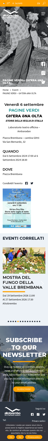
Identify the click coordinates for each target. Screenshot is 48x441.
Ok (11, 437)
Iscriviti (18, 3)
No (20, 437)
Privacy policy (38, 421)
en (38, 3)
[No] (44, 431)
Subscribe (24, 389)
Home (6, 89)
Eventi (15, 89)
